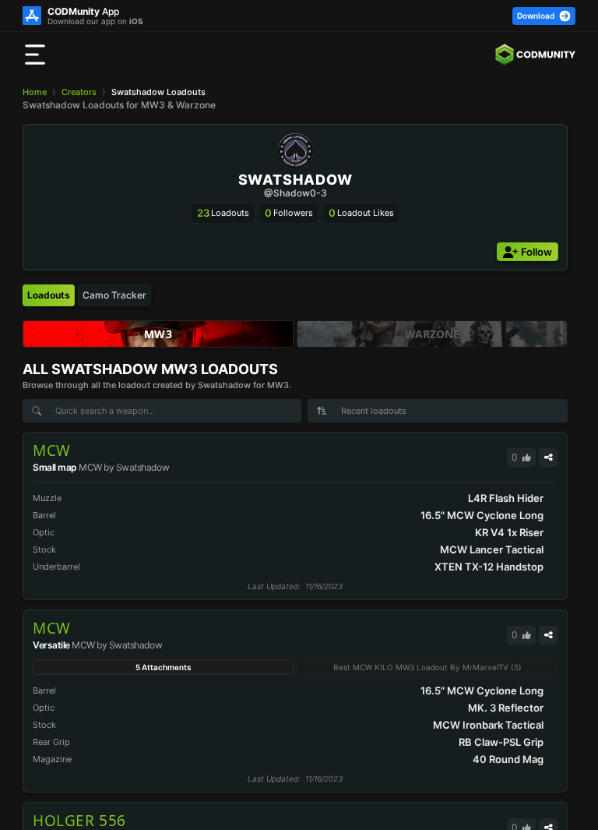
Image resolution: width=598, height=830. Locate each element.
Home (35, 92)
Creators (79, 92)
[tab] (49, 295)
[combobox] (437, 410)
